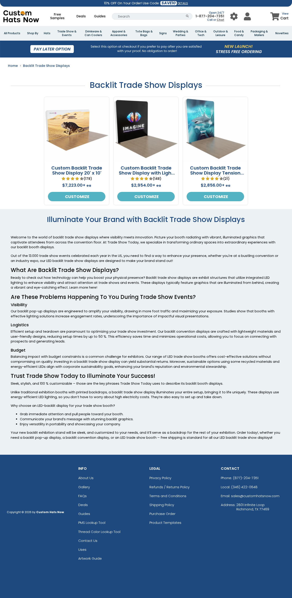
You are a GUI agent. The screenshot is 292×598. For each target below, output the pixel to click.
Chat (220, 20)
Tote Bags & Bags (144, 33)
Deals (81, 16)
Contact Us (87, 540)
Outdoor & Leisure (220, 33)
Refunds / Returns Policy (169, 487)
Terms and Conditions (167, 496)
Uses (82, 549)
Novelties (282, 33)
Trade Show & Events (66, 33)
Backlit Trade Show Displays (46, 65)
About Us (86, 477)
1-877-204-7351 (210, 16)
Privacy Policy (160, 477)
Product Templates (165, 522)
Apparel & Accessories (118, 33)
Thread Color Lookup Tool (99, 531)
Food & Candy (239, 33)
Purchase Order (162, 513)
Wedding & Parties (180, 33)
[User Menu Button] (234, 16)
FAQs (82, 496)
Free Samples (57, 16)
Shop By (32, 33)
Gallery (84, 487)
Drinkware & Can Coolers (93, 33)
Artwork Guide (90, 558)
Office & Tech (200, 33)
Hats (47, 33)
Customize (76, 196)
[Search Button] (187, 16)
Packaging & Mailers (259, 33)
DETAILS (183, 3)
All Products (12, 33)
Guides (100, 16)
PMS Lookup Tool (91, 522)
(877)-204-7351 (245, 477)
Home (13, 65)
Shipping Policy (161, 504)
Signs (163, 33)
